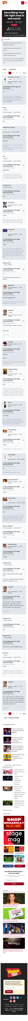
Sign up (14, 884)
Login (19, 2)
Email (4, 69)
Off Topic (14, 25)
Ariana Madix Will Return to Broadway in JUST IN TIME (11, 905)
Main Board (10, 22)
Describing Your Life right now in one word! (12, 87)
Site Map (20, 1006)
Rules (19, 29)
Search (18, 28)
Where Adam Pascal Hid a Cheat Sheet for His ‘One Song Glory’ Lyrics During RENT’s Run (14, 60)
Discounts (19, 866)
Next (24, 73)
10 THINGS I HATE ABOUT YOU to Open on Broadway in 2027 (12, 920)
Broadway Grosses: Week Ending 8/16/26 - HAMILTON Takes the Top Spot (13, 951)
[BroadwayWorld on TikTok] (21, 997)
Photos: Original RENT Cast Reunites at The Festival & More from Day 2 (13, 935)
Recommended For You (9, 724)
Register (14, 2)
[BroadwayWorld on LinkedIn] (17, 997)
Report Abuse (12, 29)
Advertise (6, 1004)
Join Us (22, 1004)
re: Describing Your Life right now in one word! (11, 116)
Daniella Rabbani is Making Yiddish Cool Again (19, 771)
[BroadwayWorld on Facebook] (10, 997)
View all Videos (7, 810)
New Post (12, 28)
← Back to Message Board (10, 33)
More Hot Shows (8, 866)
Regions (15, 1006)
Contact (17, 1004)
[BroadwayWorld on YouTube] (14, 1001)
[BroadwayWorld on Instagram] (14, 997)
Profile (10, 79)
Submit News (8, 1006)
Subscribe (13, 69)
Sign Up (9, 991)
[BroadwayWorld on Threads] (10, 1001)
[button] (22, 2)
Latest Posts (18, 22)
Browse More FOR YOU (13, 765)
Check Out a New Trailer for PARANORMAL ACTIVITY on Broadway (18, 780)
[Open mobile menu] (26, 2)
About (12, 1004)
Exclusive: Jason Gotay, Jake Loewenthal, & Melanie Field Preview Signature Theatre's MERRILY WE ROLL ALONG (19, 792)
